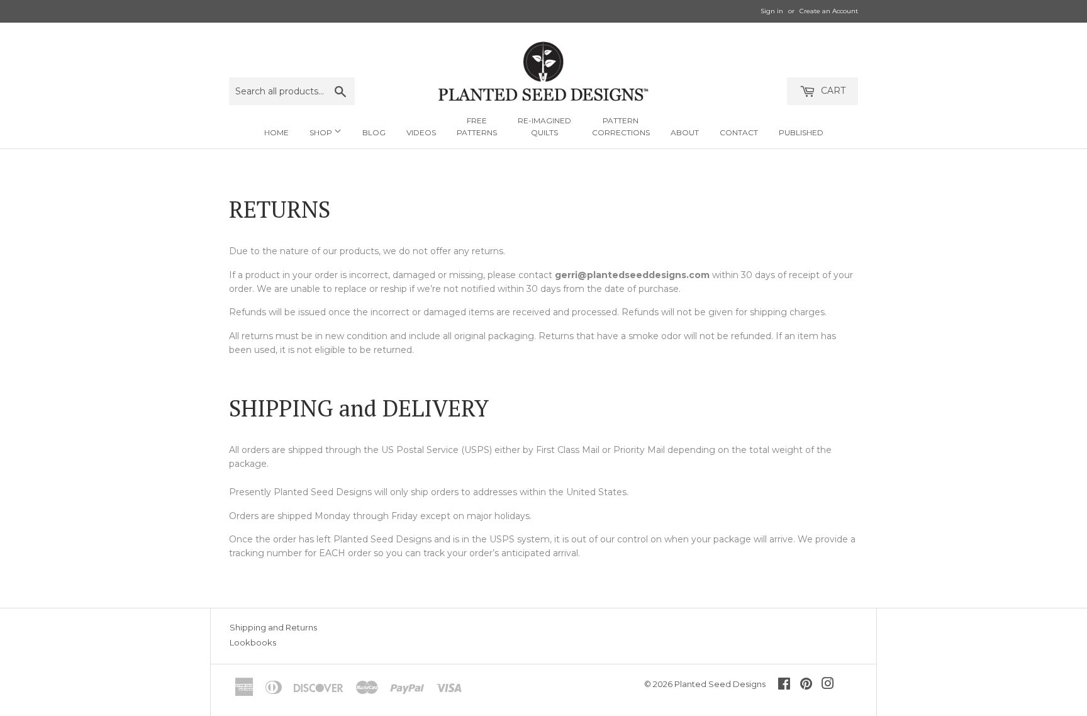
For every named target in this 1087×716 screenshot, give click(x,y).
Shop (321, 132)
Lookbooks (253, 642)
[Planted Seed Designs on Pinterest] (806, 685)
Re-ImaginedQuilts (544, 126)
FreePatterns (477, 126)
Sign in (772, 11)
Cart (831, 90)
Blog (374, 132)
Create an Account (829, 11)
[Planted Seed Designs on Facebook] (784, 685)
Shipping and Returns (273, 627)
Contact (739, 132)
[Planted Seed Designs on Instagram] (828, 685)
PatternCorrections (621, 126)
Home (276, 132)
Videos (421, 132)
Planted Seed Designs (720, 684)
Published (801, 132)
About (685, 132)
